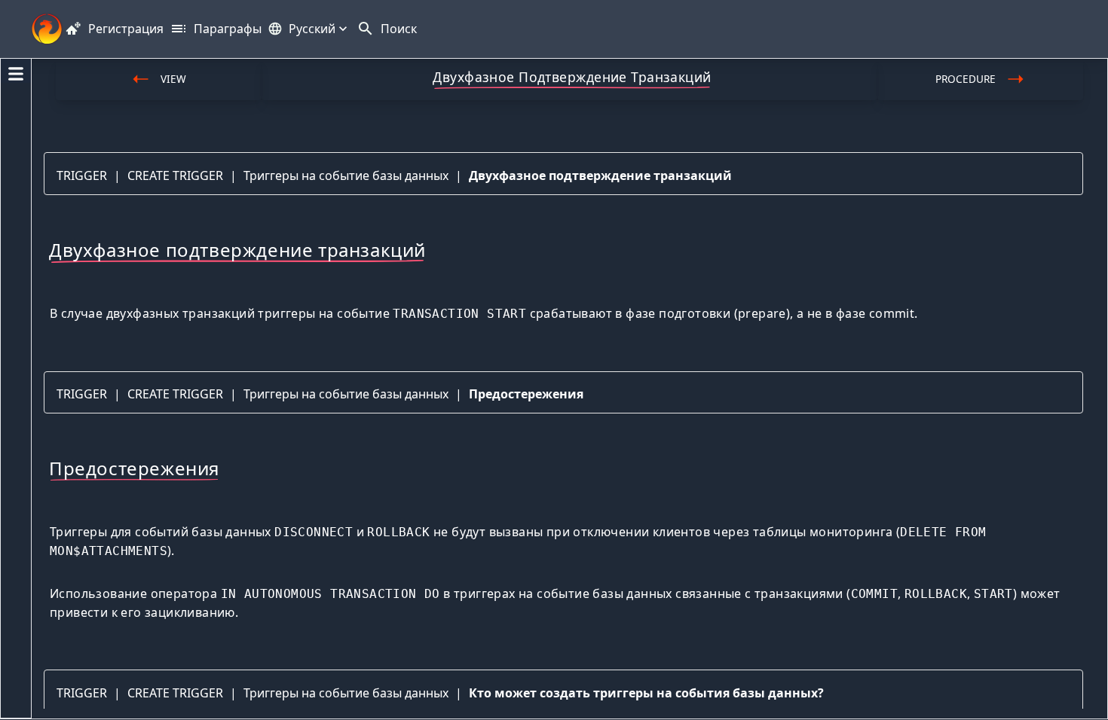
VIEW (173, 79)
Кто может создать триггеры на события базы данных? (646, 693)
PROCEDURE (965, 79)
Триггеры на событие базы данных (345, 175)
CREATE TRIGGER (175, 175)
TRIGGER (82, 175)
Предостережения (526, 394)
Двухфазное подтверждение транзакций (600, 175)
